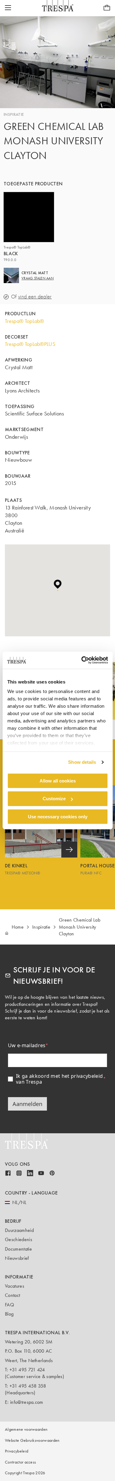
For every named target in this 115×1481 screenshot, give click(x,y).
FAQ (9, 1305)
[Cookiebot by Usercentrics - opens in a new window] (82, 660)
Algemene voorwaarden (26, 1429)
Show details (82, 762)
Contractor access (20, 1462)
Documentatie (18, 1249)
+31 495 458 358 (28, 1386)
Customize (54, 798)
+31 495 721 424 (27, 1370)
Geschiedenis (18, 1239)
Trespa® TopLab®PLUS (30, 344)
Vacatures (14, 1286)
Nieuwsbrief (17, 1258)
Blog (9, 1314)
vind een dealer (35, 297)
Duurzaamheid (19, 1230)
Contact (12, 1295)
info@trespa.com (26, 1402)
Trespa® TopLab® (24, 321)
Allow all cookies (58, 780)
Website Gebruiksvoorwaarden (32, 1440)
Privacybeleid (16, 1451)
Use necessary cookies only (57, 816)
